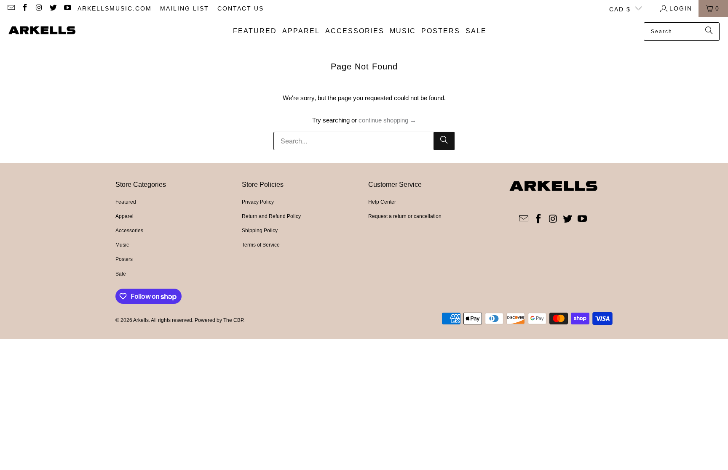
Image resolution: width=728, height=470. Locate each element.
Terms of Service (261, 245)
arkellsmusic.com (115, 8)
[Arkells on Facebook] (25, 8)
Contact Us (240, 8)
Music (122, 245)
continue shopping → (387, 120)
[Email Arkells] (10, 8)
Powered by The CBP (219, 320)
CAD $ (620, 9)
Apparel (124, 216)
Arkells (141, 320)
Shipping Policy (260, 231)
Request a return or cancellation (405, 216)
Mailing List (184, 8)
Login (680, 8)
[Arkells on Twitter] (53, 8)
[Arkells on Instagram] (39, 8)
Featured (125, 202)
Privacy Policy (258, 202)
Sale (120, 274)
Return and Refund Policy (271, 216)
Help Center (382, 202)
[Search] (709, 31)
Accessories (129, 231)
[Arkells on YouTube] (67, 8)
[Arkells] (42, 31)
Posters (124, 259)
